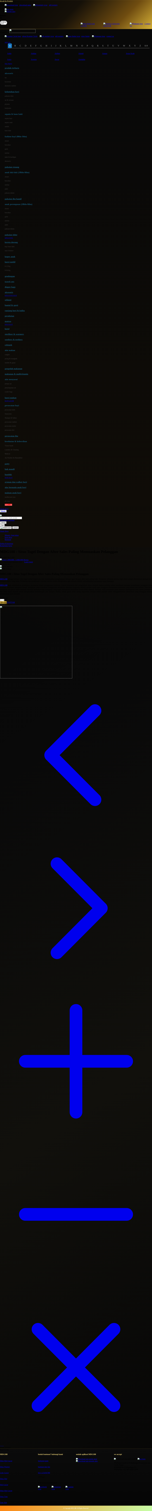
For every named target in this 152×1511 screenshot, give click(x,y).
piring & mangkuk (11, 359)
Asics (9, 59)
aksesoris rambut (10, 86)
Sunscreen (8, 414)
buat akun (8, 537)
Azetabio (81, 59)
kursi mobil (10, 262)
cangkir (7, 355)
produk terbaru (12, 68)
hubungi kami (43, 1461)
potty (7, 464)
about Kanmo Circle (29, 36)
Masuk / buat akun (12, 535)
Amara (104, 53)
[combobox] (11, 518)
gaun (6, 149)
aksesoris (8, 161)
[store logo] (22, 32)
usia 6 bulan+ (9, 251)
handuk (8, 474)
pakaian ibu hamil (13, 199)
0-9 (146, 45)
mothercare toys (10, 497)
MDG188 (3, 579)
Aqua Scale (130, 53)
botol (7, 329)
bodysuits (8, 108)
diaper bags (10, 287)
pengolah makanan (13, 368)
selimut (8, 300)
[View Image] (0, 1445)
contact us (110, 36)
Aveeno (34, 59)
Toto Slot (3, 1503)
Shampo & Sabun (11, 418)
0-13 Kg (7, 266)
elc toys (7, 501)
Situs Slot (3, 1479)
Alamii (80, 53)
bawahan (8, 145)
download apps (25, 5)
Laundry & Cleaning (12, 450)
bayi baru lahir (10, 247)
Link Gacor (4, 1473)
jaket (6, 189)
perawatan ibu (11, 436)
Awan (57, 59)
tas (6, 78)
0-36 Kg (7, 270)
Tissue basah (9, 446)
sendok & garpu (10, 363)
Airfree (57, 53)
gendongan (10, 276)
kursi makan (10, 398)
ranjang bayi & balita (15, 310)
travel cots (9, 281)
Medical (7, 454)
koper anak (10, 256)
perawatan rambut (11, 422)
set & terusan (9, 100)
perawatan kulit (10, 410)
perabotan (9, 316)
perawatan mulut (10, 426)
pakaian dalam (9, 193)
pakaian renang (12, 167)
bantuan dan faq (44, 1467)
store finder (85, 36)
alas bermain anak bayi (15, 487)
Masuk (3, 511)
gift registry (53, 5)
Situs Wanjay (5, 1467)
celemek (8, 345)
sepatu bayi (8, 118)
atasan (7, 141)
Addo (9, 53)
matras (8, 321)
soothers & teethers (14, 339)
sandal (7, 126)
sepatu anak (8, 122)
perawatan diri (9, 430)
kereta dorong (11, 242)
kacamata (8, 82)
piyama (7, 104)
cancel (3, 522)
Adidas (33, 53)
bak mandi (10, 469)
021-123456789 (44, 1473)
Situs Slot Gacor (6, 1461)
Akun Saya (4, 509)
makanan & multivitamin (16, 374)
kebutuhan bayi (12, 91)
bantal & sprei (11, 305)
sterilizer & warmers (14, 334)
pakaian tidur (9, 96)
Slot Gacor (4, 1485)
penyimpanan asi (10, 388)
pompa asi (8, 384)
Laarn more (28, 562)
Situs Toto (4, 1497)
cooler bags (8, 392)
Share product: (5, 605)
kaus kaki (8, 131)
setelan (7, 153)
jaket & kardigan (10, 157)
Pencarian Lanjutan (7, 520)
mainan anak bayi (13, 493)
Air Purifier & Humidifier (13, 458)
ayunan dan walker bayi (16, 482)
